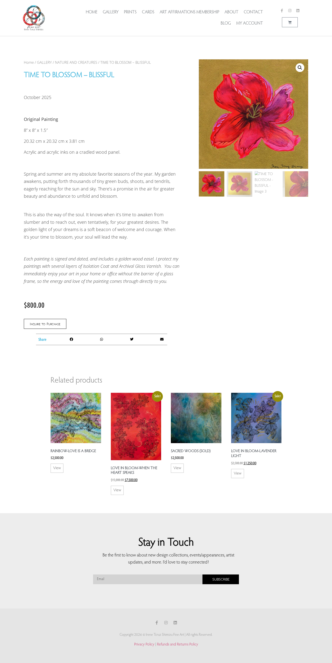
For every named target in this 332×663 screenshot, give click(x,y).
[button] (71, 339)
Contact (253, 12)
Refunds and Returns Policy (177, 644)
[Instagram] (290, 10)
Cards (148, 12)
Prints (130, 12)
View (57, 468)
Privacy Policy (144, 644)
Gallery (111, 12)
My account (249, 23)
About (231, 12)
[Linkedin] (298, 10)
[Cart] (290, 22)
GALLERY (44, 62)
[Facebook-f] (282, 10)
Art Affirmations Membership (189, 12)
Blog (226, 23)
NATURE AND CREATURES (76, 62)
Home (91, 12)
